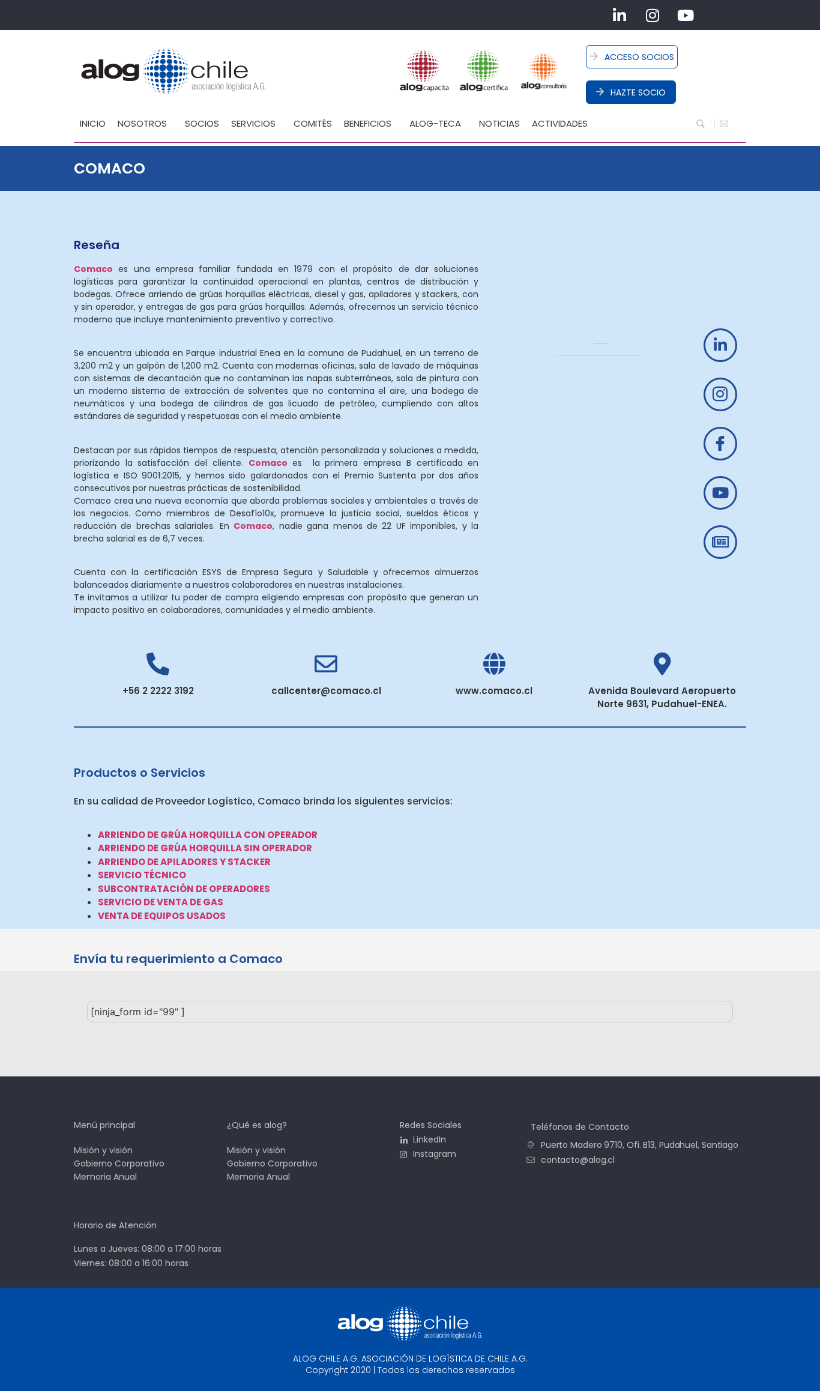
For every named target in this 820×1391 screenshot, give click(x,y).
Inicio (93, 123)
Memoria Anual (105, 1177)
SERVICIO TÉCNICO (142, 875)
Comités (313, 123)
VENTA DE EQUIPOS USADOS (162, 916)
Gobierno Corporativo (119, 1163)
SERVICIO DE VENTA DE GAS (160, 902)
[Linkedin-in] (619, 15)
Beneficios (367, 123)
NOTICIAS (499, 123)
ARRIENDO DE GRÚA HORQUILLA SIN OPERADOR (205, 848)
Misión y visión (103, 1150)
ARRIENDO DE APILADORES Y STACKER (184, 861)
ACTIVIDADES (560, 123)
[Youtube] (686, 15)
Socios (202, 123)
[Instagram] (653, 15)
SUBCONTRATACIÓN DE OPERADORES (184, 889)
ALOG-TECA (435, 123)
